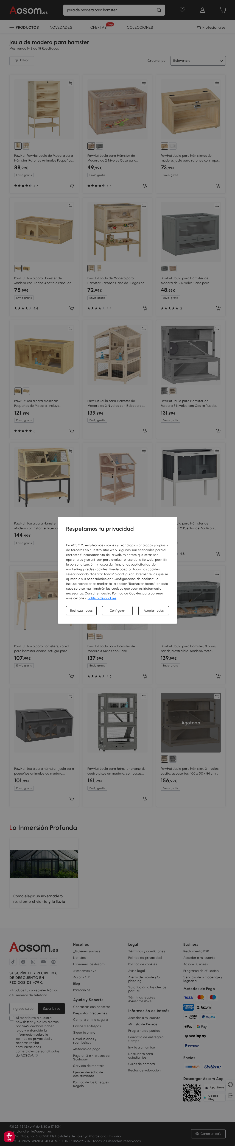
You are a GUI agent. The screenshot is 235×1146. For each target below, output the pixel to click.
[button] (9, 1137)
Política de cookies (102, 598)
